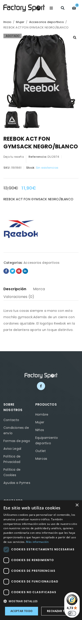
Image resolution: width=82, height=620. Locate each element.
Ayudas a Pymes (16, 482)
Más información (37, 542)
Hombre (41, 414)
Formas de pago (16, 441)
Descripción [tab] (14, 289)
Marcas (41, 458)
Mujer (20, 22)
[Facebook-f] (41, 386)
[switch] (72, 613)
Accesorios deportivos (46, 22)
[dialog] (41, 560)
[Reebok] (20, 228)
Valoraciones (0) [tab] (18, 296)
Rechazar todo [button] (59, 611)
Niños (39, 430)
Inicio (7, 22)
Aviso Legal (12, 448)
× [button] (77, 505)
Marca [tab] (39, 289)
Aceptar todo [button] (21, 611)
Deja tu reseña (13, 157)
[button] (74, 37)
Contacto (11, 420)
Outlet (40, 451)
